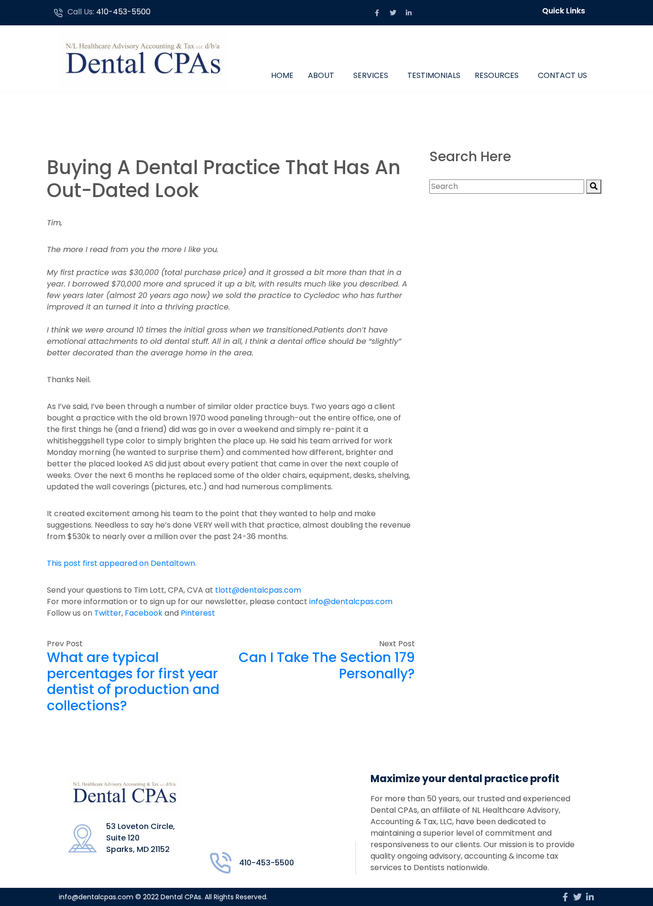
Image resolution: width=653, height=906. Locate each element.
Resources (497, 75)
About (321, 75)
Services (370, 75)
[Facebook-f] (377, 13)
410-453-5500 (123, 11)
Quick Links (563, 10)
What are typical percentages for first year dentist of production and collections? (133, 681)
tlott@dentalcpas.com (258, 590)
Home (282, 75)
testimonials (433, 75)
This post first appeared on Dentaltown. (121, 563)
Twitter (107, 613)
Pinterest (198, 613)
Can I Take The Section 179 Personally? (327, 665)
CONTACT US (562, 75)
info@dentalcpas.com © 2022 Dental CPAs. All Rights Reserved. (163, 897)
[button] (566, 11)
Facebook (144, 613)
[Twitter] (393, 13)
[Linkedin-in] (408, 13)
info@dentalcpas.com (350, 601)
